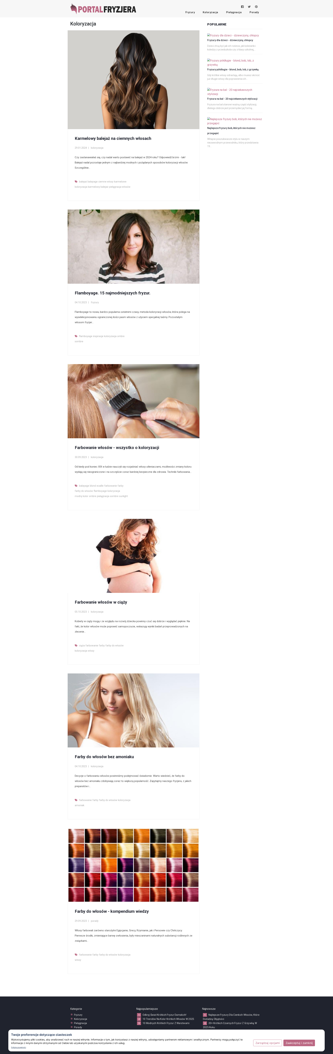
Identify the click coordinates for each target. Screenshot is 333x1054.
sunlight (123, 496)
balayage (93, 181)
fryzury (190, 12)
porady (254, 12)
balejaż (83, 181)
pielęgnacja (234, 12)
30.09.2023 (81, 457)
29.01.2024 (81, 147)
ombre (121, 336)
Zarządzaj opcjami (267, 1043)
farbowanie (110, 485)
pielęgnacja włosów (119, 186)
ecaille (100, 485)
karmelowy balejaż (98, 186)
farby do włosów (84, 491)
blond (93, 485)
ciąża (82, 645)
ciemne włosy (105, 181)
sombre (79, 341)
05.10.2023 (81, 611)
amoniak (79, 805)
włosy (91, 650)
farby (120, 485)
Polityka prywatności (18, 1047)
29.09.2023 (81, 921)
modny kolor (81, 496)
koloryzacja (210, 12)
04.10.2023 (81, 302)
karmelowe (120, 181)
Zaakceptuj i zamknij (299, 1043)
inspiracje (98, 336)
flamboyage (85, 336)
